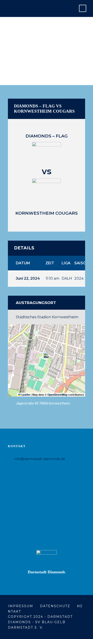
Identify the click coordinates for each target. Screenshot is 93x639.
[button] (46, 355)
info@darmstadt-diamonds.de (39, 459)
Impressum (20, 606)
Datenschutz (55, 606)
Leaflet (25, 395)
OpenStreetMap (57, 395)
